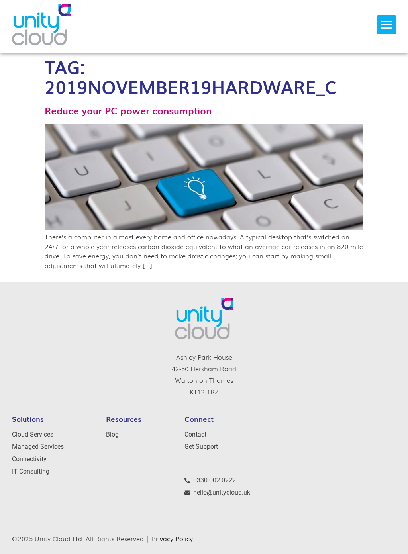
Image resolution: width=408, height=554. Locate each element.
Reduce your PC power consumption (128, 110)
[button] (386, 24)
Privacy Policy (172, 538)
